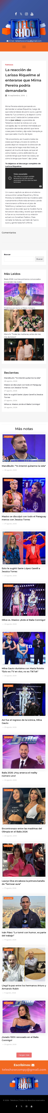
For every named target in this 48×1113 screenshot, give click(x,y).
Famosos (9, 65)
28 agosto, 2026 (10, 470)
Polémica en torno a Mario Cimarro (19, 308)
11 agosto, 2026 (10, 993)
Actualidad (8, 436)
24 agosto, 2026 (10, 780)
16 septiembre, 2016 (16, 95)
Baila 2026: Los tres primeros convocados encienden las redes (22, 280)
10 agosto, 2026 (10, 1044)
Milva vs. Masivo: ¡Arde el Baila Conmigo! (22, 404)
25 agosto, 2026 (10, 676)
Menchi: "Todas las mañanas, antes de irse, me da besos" (22, 335)
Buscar (7, 254)
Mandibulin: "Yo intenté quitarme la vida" (22, 378)
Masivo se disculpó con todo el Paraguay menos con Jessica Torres (22, 386)
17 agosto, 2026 (10, 888)
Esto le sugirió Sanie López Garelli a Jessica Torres (23, 395)
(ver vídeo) (16, 120)
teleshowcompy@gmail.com (28, 41)
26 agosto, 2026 (10, 624)
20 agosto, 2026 (10, 836)
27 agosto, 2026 (10, 524)
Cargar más (24, 1055)
